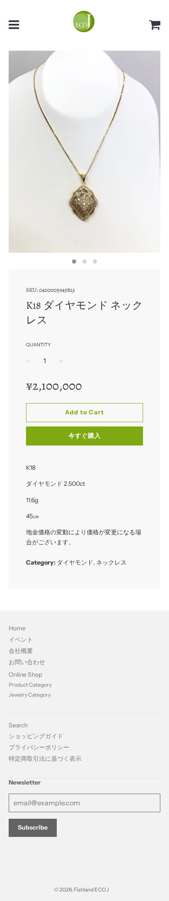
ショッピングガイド (36, 736)
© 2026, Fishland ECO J (81, 889)
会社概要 (21, 651)
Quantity (38, 345)
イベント (21, 639)
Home (17, 628)
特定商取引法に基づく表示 (45, 758)
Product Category (30, 684)
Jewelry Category (30, 694)
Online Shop (25, 674)
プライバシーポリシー (39, 747)
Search (18, 725)
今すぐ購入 (84, 435)
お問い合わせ (27, 662)
